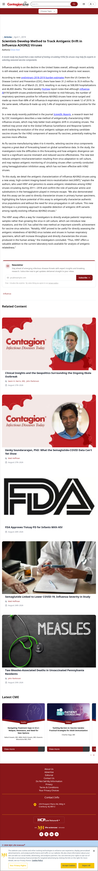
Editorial (49, 775)
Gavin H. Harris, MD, (16, 381)
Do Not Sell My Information (49, 781)
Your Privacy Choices (49, 790)
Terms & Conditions (49, 787)
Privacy (49, 784)
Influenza (7, 293)
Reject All (86, 865)
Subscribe (83, 277)
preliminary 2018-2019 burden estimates (42, 77)
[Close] (94, 851)
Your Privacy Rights (18, 865)
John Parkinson (32, 381)
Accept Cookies (68, 865)
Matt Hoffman (14, 458)
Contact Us (49, 778)
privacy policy (53, 283)
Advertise (49, 772)
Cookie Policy (37, 860)
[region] (49, 859)
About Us (49, 769)
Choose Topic (46, 11)
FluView (46, 88)
